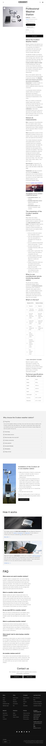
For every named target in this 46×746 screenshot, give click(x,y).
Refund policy (26, 717)
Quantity (27, 29)
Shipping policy (26, 715)
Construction (5, 715)
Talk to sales (29, 676)
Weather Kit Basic (30, 24)
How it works (15, 697)
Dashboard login (6, 703)
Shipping (27, 19)
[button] (3, 2)
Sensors (14, 699)
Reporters (27, 532)
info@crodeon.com (37, 721)
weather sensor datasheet (36, 182)
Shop (4, 699)
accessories (20, 532)
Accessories (15, 703)
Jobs (24, 703)
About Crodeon (26, 697)
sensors (15, 532)
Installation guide (24, 499)
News (24, 699)
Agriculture (5, 713)
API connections (36, 697)
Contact (4, 701)
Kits (13, 705)
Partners (25, 701)
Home (4, 697)
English (5, 741)
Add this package (36, 555)
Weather (14, 715)
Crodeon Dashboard (37, 701)
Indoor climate (16, 717)
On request (34, 35)
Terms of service (26, 713)
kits (20, 534)
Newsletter (25, 705)
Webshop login (6, 705)
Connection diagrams (37, 703)
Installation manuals (37, 705)
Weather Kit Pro (30, 27)
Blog (34, 699)
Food (4, 717)
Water (14, 713)
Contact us (6, 563)
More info (6, 537)
